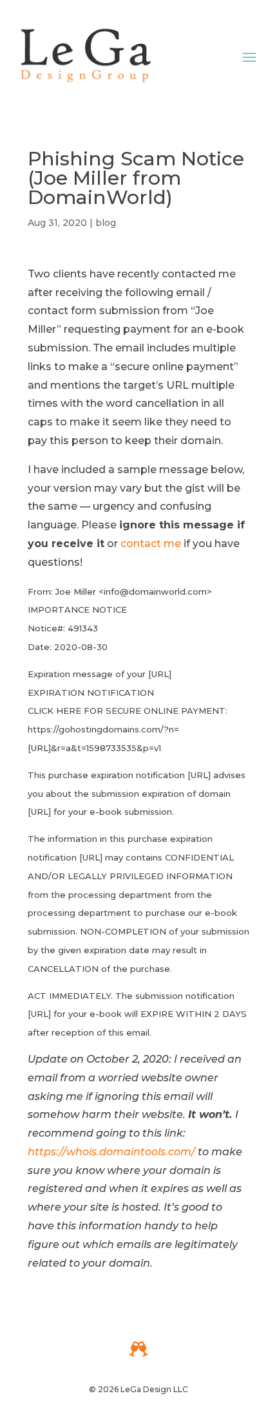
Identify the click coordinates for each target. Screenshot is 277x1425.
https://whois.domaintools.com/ (111, 1152)
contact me (150, 543)
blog (105, 222)
